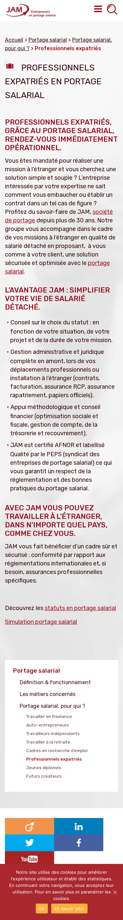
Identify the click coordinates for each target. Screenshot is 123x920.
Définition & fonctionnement (55, 682)
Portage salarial (36, 670)
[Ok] (115, 892)
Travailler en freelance (49, 716)
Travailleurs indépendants (53, 733)
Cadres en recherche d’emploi (57, 750)
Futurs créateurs (44, 776)
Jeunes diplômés (43, 767)
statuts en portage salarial (80, 608)
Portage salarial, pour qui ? (52, 706)
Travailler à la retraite (48, 742)
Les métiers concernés (47, 694)
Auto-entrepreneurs (47, 724)
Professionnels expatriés (54, 759)
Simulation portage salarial (41, 621)
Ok (42, 908)
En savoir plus (69, 908)
